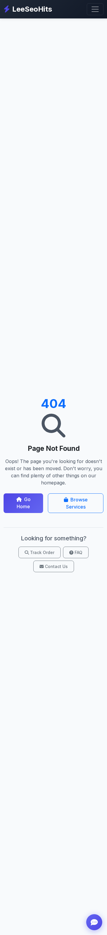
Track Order (42, 552)
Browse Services (77, 503)
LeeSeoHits (32, 9)
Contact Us (56, 566)
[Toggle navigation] (95, 9)
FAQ (78, 552)
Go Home (24, 502)
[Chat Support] (94, 922)
